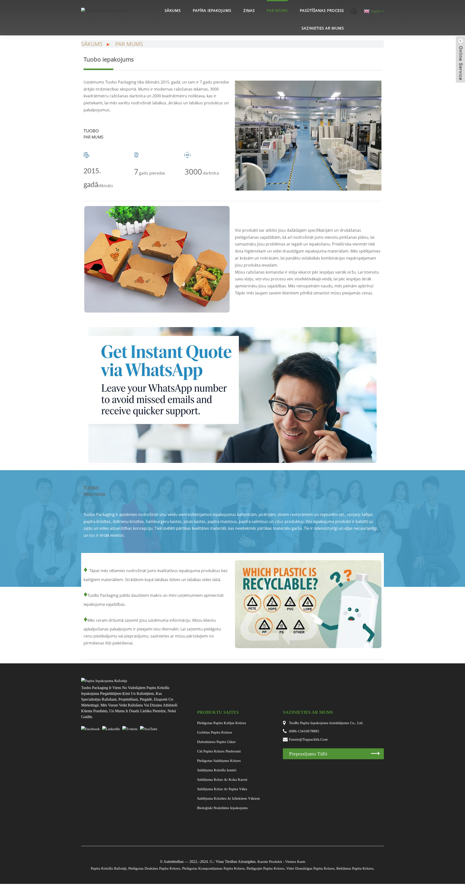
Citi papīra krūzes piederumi (219, 751)
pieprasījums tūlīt (308, 753)
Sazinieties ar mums (323, 28)
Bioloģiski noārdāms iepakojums (222, 808)
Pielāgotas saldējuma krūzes (219, 761)
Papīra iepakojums (212, 10)
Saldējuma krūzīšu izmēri (216, 770)
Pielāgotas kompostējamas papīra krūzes (213, 868)
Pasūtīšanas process (322, 10)
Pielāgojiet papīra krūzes (265, 868)
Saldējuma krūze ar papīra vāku (222, 789)
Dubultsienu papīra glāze (216, 742)
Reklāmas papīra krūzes (354, 868)
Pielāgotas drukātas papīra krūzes (154, 868)
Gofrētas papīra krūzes (214, 732)
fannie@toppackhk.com (308, 739)
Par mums (277, 10)
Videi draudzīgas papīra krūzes (310, 868)
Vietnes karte (295, 862)
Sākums (173, 10)
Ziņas (249, 10)
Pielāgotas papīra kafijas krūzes (221, 723)
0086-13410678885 (304, 731)
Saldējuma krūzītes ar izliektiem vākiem (228, 798)
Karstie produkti (269, 862)
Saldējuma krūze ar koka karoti (222, 780)
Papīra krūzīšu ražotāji (108, 868)
